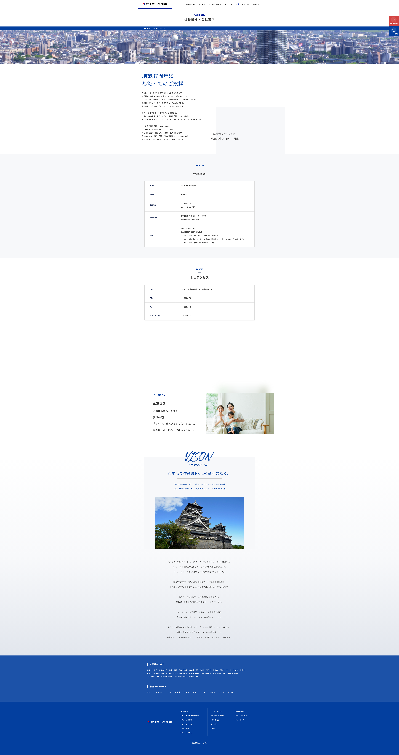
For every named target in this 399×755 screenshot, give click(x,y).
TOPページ (184, 711)
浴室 (205, 692)
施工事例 (202, 4)
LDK (170, 692)
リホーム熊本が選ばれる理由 (189, 716)
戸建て (149, 692)
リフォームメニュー (186, 733)
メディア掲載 (215, 720)
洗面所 (213, 692)
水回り (186, 692)
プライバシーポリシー (242, 716)
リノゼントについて (217, 711)
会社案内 (256, 4)
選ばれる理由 (191, 4)
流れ (226, 4)
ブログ (213, 728)
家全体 (177, 692)
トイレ (221, 692)
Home (148, 29)
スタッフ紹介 (245, 4)
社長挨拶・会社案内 (217, 716)
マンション (160, 692)
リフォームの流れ (186, 724)
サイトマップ (239, 720)
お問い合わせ (239, 711)
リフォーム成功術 (214, 4)
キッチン (196, 692)
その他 (230, 692)
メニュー (234, 4)
